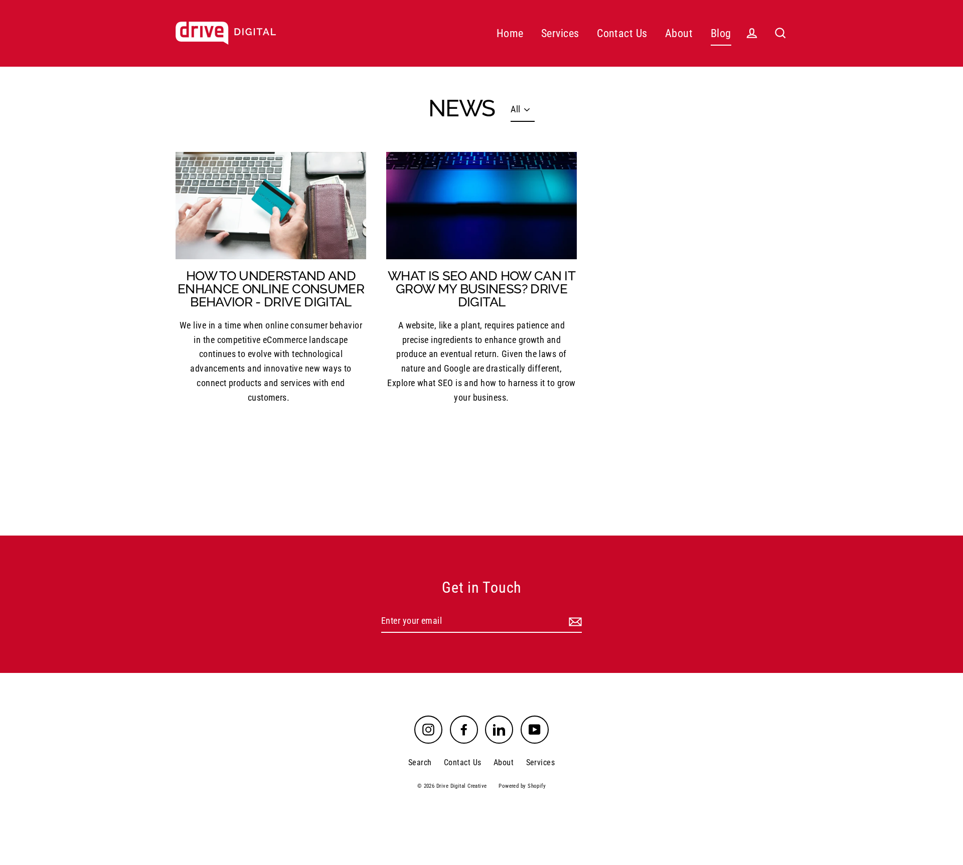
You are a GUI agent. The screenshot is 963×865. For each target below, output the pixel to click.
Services (560, 33)
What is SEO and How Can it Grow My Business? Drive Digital (481, 288)
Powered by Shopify (522, 786)
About (679, 33)
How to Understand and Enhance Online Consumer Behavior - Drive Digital (271, 288)
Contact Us (622, 33)
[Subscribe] (574, 621)
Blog (721, 33)
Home (510, 33)
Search (420, 762)
